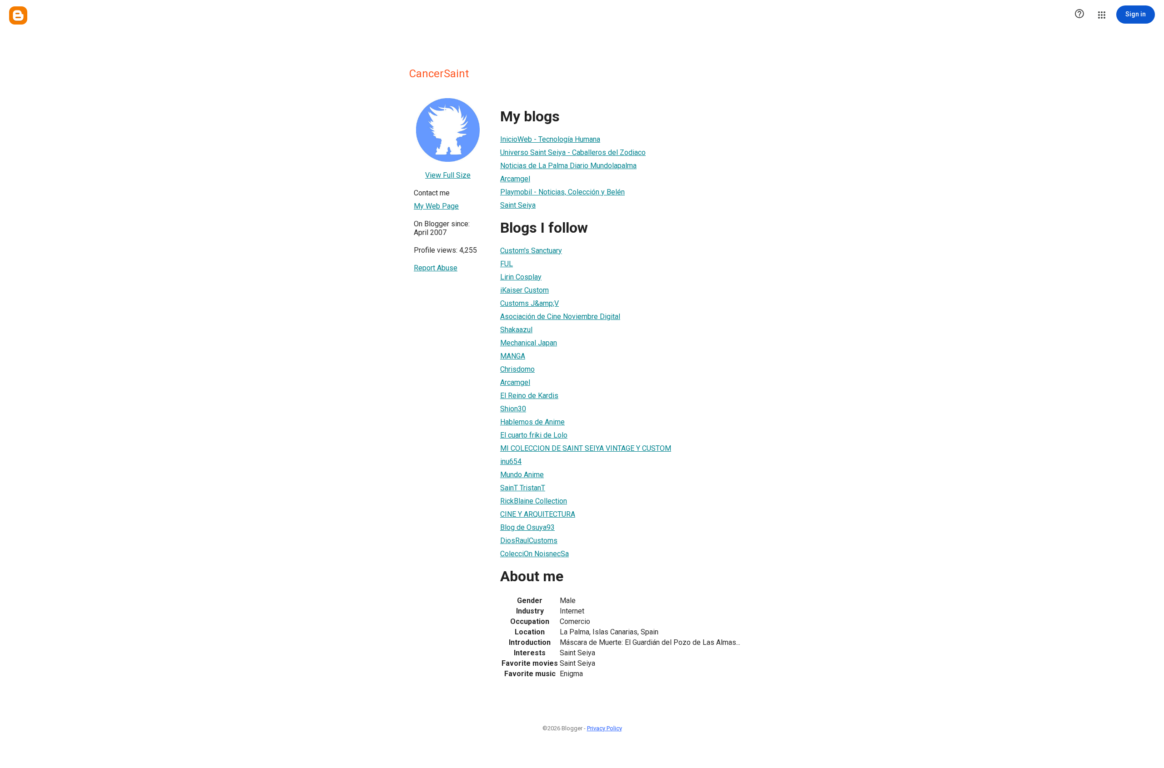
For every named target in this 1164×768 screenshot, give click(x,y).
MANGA (512, 356)
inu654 (511, 461)
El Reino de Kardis (529, 395)
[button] (1079, 14)
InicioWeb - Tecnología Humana (550, 139)
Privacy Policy (604, 728)
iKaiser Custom (524, 290)
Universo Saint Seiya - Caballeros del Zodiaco (573, 152)
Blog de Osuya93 (527, 527)
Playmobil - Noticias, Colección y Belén (562, 192)
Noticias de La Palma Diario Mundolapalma (568, 165)
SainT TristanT (522, 488)
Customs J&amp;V (529, 303)
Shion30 (513, 408)
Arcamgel (515, 179)
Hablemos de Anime (532, 422)
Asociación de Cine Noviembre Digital (560, 316)
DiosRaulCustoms (528, 540)
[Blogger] (18, 15)
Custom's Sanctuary (531, 250)
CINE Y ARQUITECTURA (537, 514)
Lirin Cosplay (521, 277)
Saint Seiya (518, 205)
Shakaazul (516, 329)
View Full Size (448, 175)
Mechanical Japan (528, 343)
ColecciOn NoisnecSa (534, 553)
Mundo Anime (522, 474)
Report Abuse (435, 268)
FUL (506, 263)
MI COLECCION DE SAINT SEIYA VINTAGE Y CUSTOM (585, 448)
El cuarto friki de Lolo (533, 435)
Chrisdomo (517, 369)
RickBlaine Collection (533, 501)
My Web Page (436, 206)
